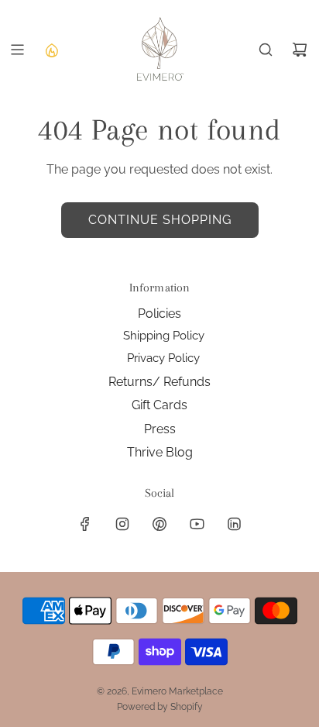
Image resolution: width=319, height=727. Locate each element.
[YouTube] (197, 524)
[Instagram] (122, 524)
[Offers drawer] (51, 50)
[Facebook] (85, 524)
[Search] (266, 50)
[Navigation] (17, 50)
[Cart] (300, 50)
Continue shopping (160, 219)
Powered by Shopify (160, 706)
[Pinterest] (159, 524)
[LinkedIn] (234, 524)
